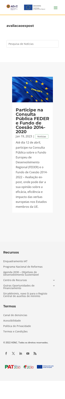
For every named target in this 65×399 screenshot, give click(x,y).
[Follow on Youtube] (28, 353)
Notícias (41, 136)
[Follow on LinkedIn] (20, 353)
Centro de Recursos (15, 280)
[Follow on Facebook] (6, 353)
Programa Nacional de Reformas (23, 266)
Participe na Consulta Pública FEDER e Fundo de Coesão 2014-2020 (32, 120)
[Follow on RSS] (35, 353)
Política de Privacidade (17, 326)
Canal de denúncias (15, 315)
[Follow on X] (13, 353)
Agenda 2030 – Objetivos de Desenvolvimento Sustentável (21, 273)
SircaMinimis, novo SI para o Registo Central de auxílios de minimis (25, 295)
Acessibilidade (12, 320)
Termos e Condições (15, 331)
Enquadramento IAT (15, 261)
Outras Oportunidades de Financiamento (18, 287)
